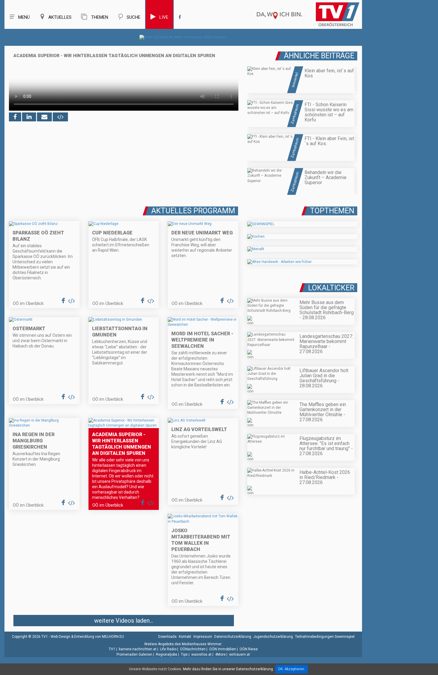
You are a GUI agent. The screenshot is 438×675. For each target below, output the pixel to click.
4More (220, 654)
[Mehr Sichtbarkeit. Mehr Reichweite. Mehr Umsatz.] (183, 37)
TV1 (112, 649)
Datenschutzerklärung (232, 637)
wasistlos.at (201, 654)
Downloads (167, 637)
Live (163, 17)
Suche (133, 17)
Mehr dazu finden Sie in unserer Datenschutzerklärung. (228, 669)
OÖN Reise (249, 649)
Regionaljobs (166, 654)
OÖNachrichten (193, 649)
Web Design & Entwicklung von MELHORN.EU (87, 637)
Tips (184, 654)
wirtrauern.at (239, 654)
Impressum (202, 637)
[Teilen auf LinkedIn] (29, 116)
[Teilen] (44, 116)
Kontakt (185, 637)
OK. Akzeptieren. (291, 669)
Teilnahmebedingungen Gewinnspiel (325, 637)
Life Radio (168, 649)
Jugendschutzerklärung (273, 637)
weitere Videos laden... (123, 620)
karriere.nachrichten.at (137, 649)
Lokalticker (331, 288)
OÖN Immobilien (222, 649)
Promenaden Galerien (134, 654)
